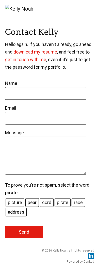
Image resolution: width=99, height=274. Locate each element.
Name (11, 83)
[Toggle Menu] (88, 9)
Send (24, 232)
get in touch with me (25, 59)
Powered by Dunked (80, 261)
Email (10, 108)
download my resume (35, 52)
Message (14, 132)
